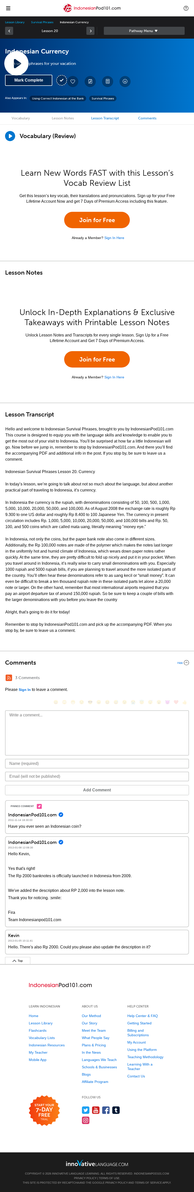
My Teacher (38, 1052)
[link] (9, 31)
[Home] (92, 12)
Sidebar (144, 31)
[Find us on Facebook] (106, 1110)
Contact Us (136, 1076)
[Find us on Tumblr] (116, 1110)
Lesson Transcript (105, 118)
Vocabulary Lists (42, 1038)
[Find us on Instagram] (86, 1120)
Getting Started (139, 1023)
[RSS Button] (9, 678)
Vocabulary (21, 118)
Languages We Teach (99, 1060)
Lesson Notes (63, 118)
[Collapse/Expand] (97, 663)
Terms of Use (109, 1178)
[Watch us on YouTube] (96, 1110)
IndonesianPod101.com (151, 1173)
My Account (136, 1042)
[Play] (10, 136)
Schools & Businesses (99, 1067)
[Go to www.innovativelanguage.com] (97, 1162)
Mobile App (37, 1060)
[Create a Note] (90, 81)
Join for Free (97, 220)
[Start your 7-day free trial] (44, 1110)
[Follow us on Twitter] (86, 1110)
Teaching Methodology (145, 1057)
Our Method (91, 1016)
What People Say (95, 1038)
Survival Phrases (42, 22)
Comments (147, 118)
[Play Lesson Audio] (16, 63)
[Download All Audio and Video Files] (125, 81)
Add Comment (97, 790)
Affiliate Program (95, 1082)
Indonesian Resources (47, 1045)
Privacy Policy (85, 1178)
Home (33, 1016)
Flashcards (37, 1030)
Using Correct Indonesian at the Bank (58, 98)
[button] (186, 8)
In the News (91, 1052)
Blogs (86, 1074)
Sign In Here (114, 238)
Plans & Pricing (94, 1045)
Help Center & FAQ (142, 1016)
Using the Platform (142, 1050)
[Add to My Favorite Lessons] (72, 81)
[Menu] (8, 8)
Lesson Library (15, 22)
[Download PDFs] (107, 81)
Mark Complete (28, 80)
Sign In (25, 690)
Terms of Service (148, 1182)
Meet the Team (94, 1030)
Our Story (89, 1023)
